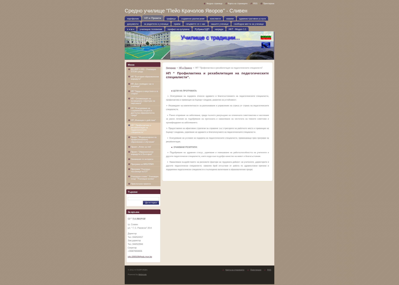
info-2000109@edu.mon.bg (140, 257)
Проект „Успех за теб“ (141, 147)
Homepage (171, 68)
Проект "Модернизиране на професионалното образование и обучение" (143, 139)
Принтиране (268, 3)
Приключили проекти (141, 184)
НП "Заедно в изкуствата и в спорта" (144, 92)
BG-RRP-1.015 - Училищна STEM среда (143, 70)
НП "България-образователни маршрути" (145, 77)
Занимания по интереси (142, 159)
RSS (255, 3)
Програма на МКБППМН (142, 164)
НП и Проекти (185, 68)
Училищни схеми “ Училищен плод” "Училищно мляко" (145, 177)
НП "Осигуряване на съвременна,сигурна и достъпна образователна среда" (142, 111)
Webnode (142, 274)
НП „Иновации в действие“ (143, 120)
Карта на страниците (238, 3)
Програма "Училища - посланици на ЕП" (141, 170)
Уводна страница (214, 3)
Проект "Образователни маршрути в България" (142, 153)
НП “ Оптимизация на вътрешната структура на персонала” (143, 100)
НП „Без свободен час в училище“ (142, 85)
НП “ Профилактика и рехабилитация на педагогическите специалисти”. (141, 128)
